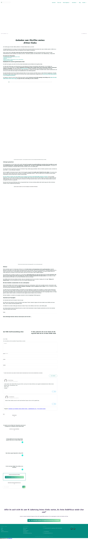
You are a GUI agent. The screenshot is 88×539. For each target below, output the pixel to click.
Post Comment (53, 375)
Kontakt (2, 530)
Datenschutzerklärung (4, 531)
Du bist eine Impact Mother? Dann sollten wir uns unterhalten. (14, 467)
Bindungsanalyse (24, 68)
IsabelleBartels (11, 396)
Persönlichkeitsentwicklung (27, 533)
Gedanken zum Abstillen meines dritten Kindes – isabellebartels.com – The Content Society (27, 408)
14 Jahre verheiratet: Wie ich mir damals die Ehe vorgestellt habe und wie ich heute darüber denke (44, 326)
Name (5, 353)
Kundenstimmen (25, 530)
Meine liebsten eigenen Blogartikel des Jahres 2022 (14, 453)
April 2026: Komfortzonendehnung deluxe (16, 326)
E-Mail (4, 359)
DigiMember (10, 538)
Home (2, 528)
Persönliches (25, 531)
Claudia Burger (10, 380)
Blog (1, 529)
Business (24, 529)
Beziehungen (25, 528)
